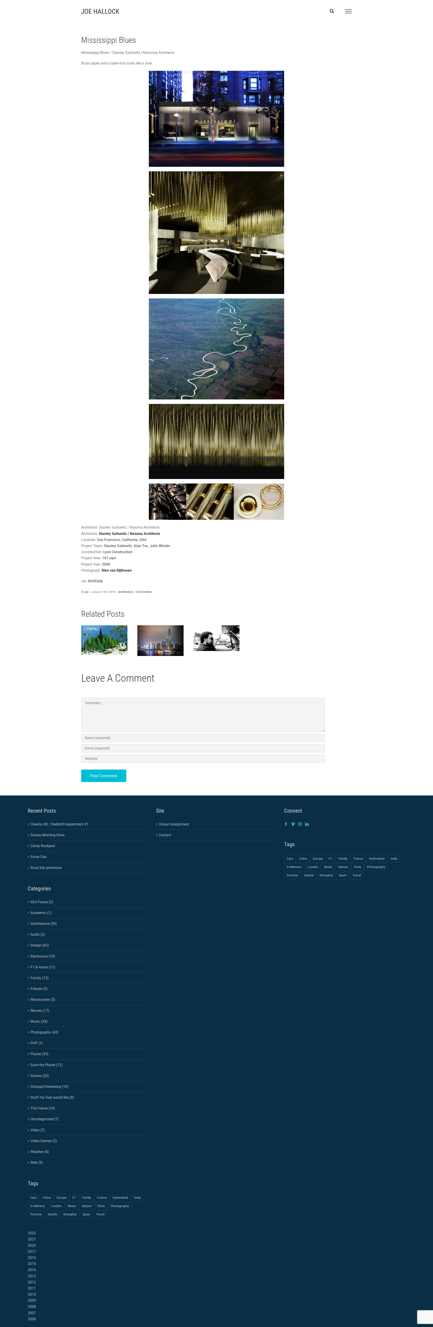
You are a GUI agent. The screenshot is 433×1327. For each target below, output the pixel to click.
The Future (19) (42, 1108)
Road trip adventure (46, 868)
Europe (62, 1198)
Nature (87, 1206)
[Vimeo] (293, 824)
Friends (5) (39, 989)
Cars (33, 1198)
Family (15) (39, 978)
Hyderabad (120, 1198)
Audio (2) (37, 934)
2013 (32, 1276)
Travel (100, 1214)
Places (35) (39, 1054)
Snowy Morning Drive (47, 835)
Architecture (125, 592)
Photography (120, 1206)
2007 (32, 1313)
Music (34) (39, 1021)
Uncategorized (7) (44, 1119)
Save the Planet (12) (46, 1065)
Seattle (52, 1214)
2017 (32, 1251)
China (47, 1198)
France (102, 1198)
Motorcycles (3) (42, 999)
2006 (32, 1319)
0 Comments (144, 592)
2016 (32, 1258)
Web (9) (36, 1162)
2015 (32, 1264)
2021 (32, 1239)
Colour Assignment (174, 824)
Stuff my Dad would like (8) (52, 1097)
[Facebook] (286, 824)
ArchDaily (95, 581)
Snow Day (38, 857)
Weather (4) (39, 1152)
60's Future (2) (41, 902)
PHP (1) (36, 1043)
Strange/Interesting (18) (49, 1086)
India (137, 1198)
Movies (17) (39, 1010)
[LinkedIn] (307, 824)
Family (86, 1198)
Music (72, 1206)
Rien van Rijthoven (117, 570)
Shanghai (69, 1214)
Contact (165, 835)
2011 (32, 1288)
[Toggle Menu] (348, 11)
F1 (74, 1198)
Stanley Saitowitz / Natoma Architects (129, 534)
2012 (32, 1282)
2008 (32, 1306)
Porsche (36, 1214)
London (56, 1206)
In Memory (37, 1206)
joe (86, 592)
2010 (32, 1294)
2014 (32, 1270)
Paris (101, 1206)
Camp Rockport (42, 846)
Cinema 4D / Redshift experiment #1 (59, 824)
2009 (32, 1300)
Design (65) (39, 945)
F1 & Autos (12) (42, 967)
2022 (32, 1233)
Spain (86, 1214)
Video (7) (37, 1130)
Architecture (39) (43, 923)
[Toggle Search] (332, 11)
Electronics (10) (42, 956)
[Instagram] (300, 824)
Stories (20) (39, 1076)
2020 (32, 1245)
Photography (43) (44, 1032)
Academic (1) (41, 913)
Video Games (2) (43, 1141)
